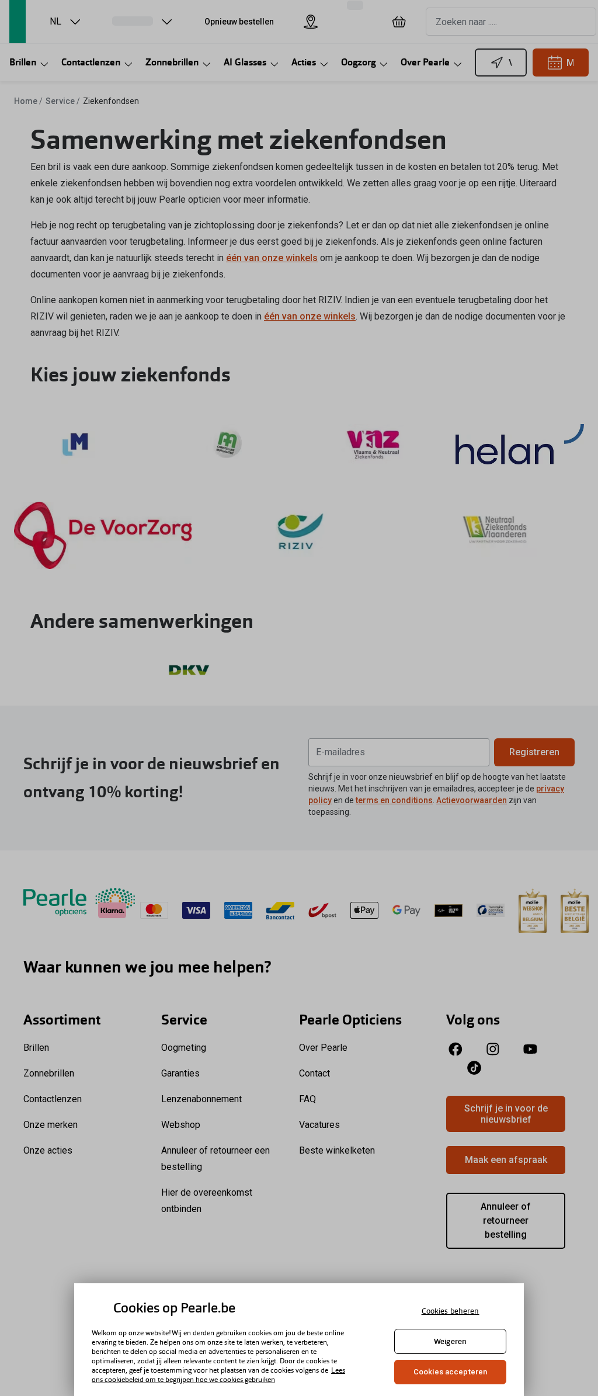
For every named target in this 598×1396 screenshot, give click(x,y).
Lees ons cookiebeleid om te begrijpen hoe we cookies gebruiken (218, 1375)
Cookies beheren (450, 1311)
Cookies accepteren (450, 1371)
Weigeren (450, 1341)
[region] (299, 1339)
